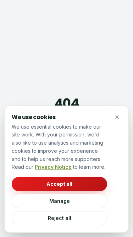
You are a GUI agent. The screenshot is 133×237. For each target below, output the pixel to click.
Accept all (59, 184)
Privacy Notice (53, 167)
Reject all (59, 218)
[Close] (117, 117)
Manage (59, 201)
